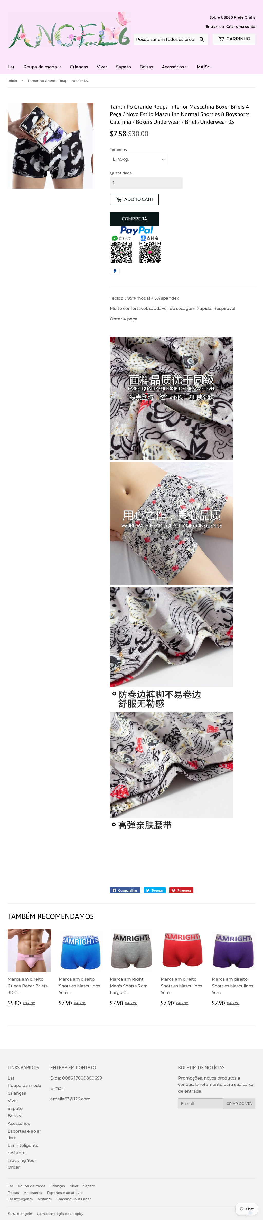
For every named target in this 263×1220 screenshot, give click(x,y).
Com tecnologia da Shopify (60, 1214)
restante (17, 1152)
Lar (11, 66)
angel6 (26, 1214)
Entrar (211, 27)
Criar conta (239, 1103)
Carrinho (238, 38)
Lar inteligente (23, 1145)
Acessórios (173, 66)
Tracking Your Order (74, 1199)
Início (12, 81)
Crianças (79, 66)
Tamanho (118, 149)
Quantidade (121, 173)
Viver (102, 66)
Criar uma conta (240, 27)
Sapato (123, 66)
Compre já (134, 218)
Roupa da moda (40, 66)
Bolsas (146, 66)
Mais (202, 66)
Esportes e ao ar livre (65, 1192)
